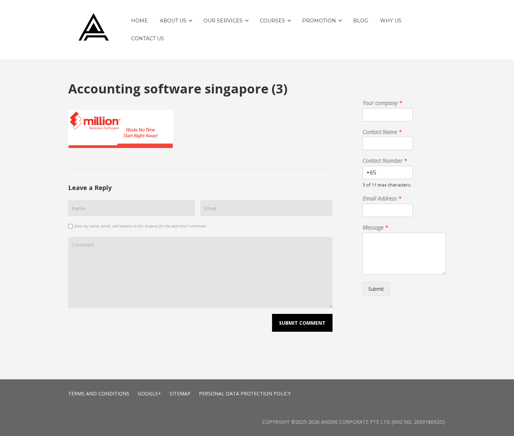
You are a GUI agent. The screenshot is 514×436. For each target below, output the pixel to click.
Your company (382, 103)
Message (375, 227)
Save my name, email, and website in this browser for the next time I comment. (140, 225)
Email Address (382, 198)
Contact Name (382, 132)
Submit (376, 289)
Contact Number (385, 160)
